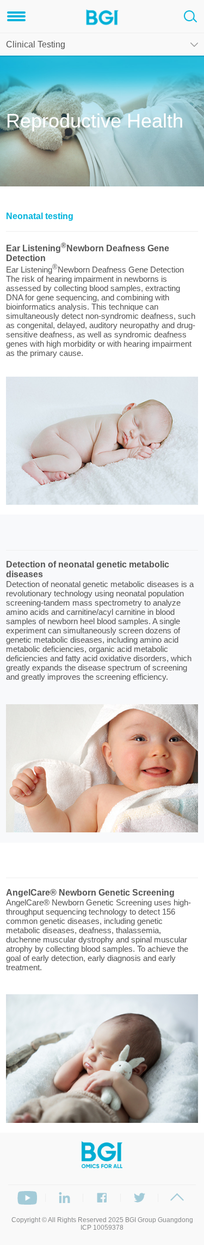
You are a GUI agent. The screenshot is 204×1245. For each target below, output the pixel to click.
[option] (102, 441)
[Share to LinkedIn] (64, 1198)
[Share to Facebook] (102, 1198)
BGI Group (140, 1220)
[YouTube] (27, 1198)
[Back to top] (177, 1198)
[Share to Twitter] (139, 1198)
